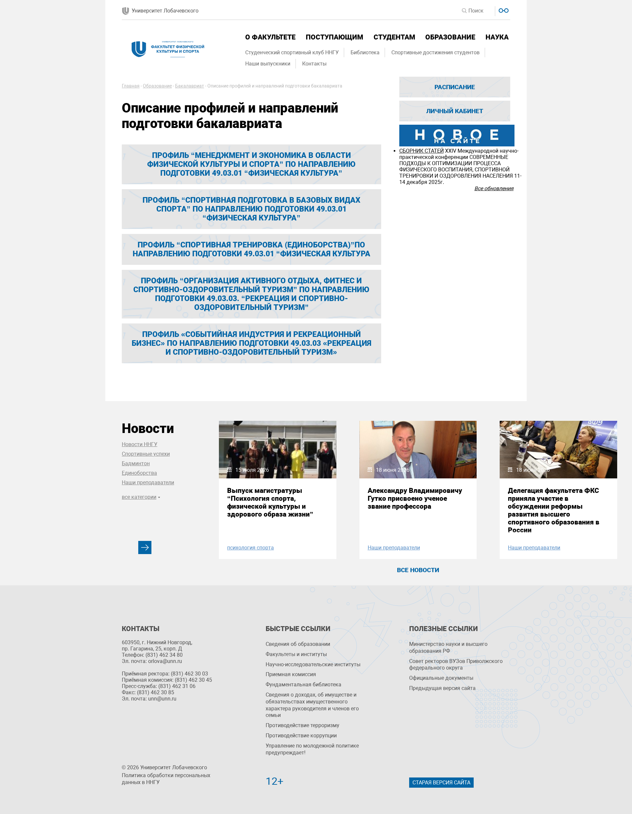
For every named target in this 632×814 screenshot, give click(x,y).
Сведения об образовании (298, 644)
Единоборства (139, 473)
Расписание (454, 87)
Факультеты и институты (296, 654)
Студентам (394, 37)
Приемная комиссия (291, 674)
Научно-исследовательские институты (313, 664)
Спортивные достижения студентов (435, 52)
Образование (450, 37)
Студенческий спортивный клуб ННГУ (292, 52)
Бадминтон (136, 463)
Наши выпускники (267, 64)
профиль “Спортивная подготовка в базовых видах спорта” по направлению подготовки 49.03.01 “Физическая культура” (251, 209)
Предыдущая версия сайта (442, 688)
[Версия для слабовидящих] (502, 10)
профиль (251, 343)
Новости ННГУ (139, 444)
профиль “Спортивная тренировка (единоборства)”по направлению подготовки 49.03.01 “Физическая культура (251, 249)
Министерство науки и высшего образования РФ (448, 647)
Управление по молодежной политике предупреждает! (312, 749)
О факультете (270, 37)
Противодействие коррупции (301, 735)
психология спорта (250, 548)
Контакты (314, 64)
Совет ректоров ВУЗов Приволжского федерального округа (456, 664)
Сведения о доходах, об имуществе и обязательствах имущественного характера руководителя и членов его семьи (312, 705)
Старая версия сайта (441, 782)
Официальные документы (441, 678)
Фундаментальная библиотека (303, 684)
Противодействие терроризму (302, 725)
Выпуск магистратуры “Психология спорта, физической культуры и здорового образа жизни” (270, 502)
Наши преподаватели (148, 482)
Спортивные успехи (146, 454)
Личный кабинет (454, 111)
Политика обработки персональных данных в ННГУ (166, 778)
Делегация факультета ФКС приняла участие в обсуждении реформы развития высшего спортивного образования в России (553, 510)
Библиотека (365, 52)
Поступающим (334, 37)
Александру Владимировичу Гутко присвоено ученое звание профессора (415, 498)
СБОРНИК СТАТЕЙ (421, 151)
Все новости (418, 570)
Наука (497, 37)
